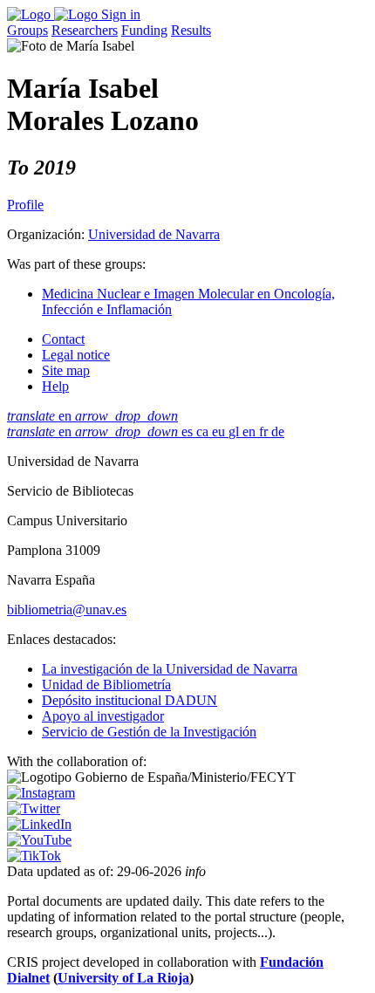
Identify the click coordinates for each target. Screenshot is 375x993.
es (188, 431)
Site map (66, 370)
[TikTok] (34, 855)
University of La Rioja (123, 977)
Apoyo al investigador (103, 716)
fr (265, 431)
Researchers (84, 30)
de (277, 431)
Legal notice (76, 354)
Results (191, 30)
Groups (27, 30)
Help (55, 386)
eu (220, 431)
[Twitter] (33, 808)
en (92, 415)
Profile (25, 204)
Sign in (120, 14)
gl (235, 431)
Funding (144, 30)
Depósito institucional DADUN (129, 700)
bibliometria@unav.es (66, 609)
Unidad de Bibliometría (106, 684)
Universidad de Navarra (154, 234)
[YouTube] (39, 839)
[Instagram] (41, 792)
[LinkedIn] (39, 824)
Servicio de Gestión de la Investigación (149, 731)
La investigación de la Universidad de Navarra (169, 668)
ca (204, 431)
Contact (63, 339)
